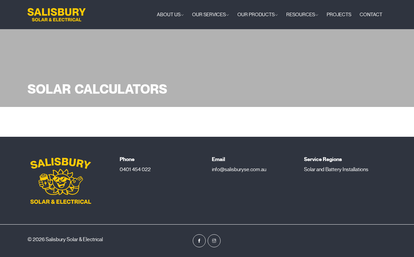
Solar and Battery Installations (336, 169)
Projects (339, 15)
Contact (371, 15)
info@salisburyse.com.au (239, 169)
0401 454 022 (135, 169)
